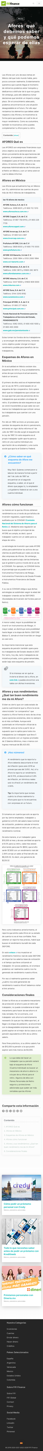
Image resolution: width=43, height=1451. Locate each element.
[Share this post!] (3, 1111)
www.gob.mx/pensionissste (15, 330)
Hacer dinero (12, 1342)
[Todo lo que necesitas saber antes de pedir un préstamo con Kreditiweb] (21, 1245)
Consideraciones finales (15, 1151)
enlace (12, 952)
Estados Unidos (14, 1376)
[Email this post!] (21, 1111)
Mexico (20, 19)
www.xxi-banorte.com (13, 262)
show (16, 135)
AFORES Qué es (12, 1127)
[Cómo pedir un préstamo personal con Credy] (21, 1201)
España (10, 1358)
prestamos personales (17, 1210)
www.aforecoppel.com (13, 226)
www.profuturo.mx (11, 250)
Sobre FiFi (11, 1393)
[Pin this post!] (14, 1111)
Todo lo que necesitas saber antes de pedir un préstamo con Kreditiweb (21, 1251)
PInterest (11, 1431)
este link (13, 680)
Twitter (10, 1427)
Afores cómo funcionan (15, 1139)
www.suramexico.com (13, 297)
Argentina (11, 1363)
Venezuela (11, 1367)
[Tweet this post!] (7, 1111)
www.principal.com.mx (13, 309)
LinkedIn (10, 1423)
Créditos (10, 1346)
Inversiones (12, 1329)
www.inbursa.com (11, 285)
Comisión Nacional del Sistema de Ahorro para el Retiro (19, 523)
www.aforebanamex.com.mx (16, 273)
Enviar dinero (12, 1337)
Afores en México (13, 1131)
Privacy (10, 1406)
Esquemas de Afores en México (19, 1135)
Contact (10, 1402)
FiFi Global (11, 1398)
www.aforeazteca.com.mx (15, 211)
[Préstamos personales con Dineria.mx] (21, 1292)
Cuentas (10, 1333)
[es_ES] (21, 1443)
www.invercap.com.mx (13, 238)
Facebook (11, 1419)
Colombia (11, 1380)
